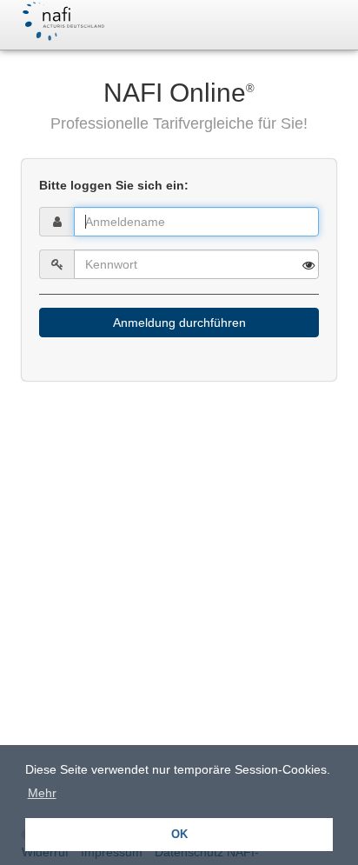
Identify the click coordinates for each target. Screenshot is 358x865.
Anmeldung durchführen (179, 322)
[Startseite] (62, 21)
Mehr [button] (42, 793)
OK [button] (179, 834)
